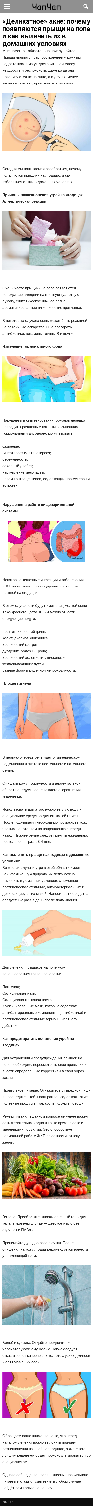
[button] (86, 6)
